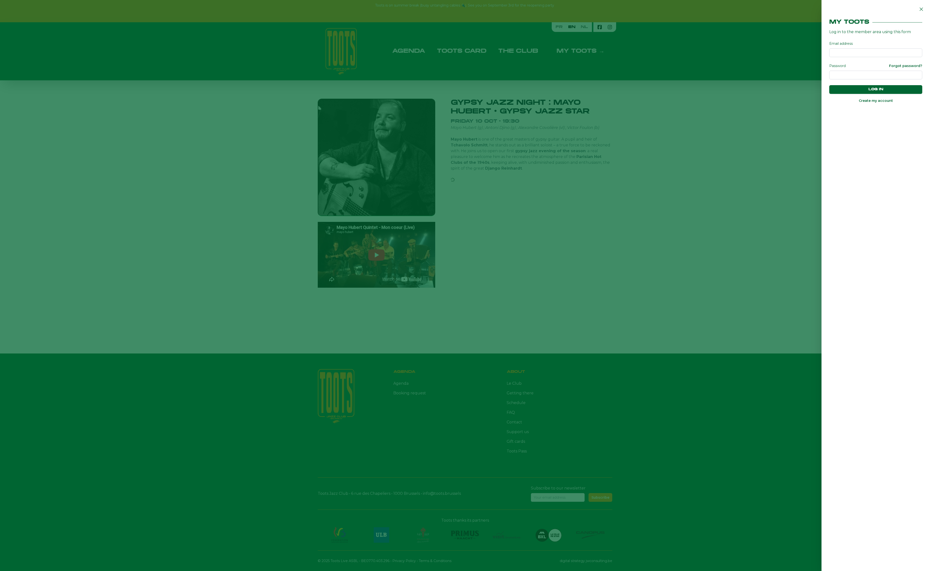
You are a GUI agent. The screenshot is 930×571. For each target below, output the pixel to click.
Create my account (876, 100)
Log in (875, 89)
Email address (841, 43)
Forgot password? (905, 66)
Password (837, 66)
